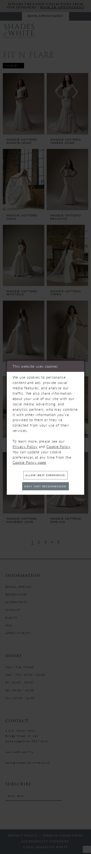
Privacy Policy (25, 446)
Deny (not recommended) (45, 486)
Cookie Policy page (29, 462)
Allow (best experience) (45, 475)
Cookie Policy (58, 446)
